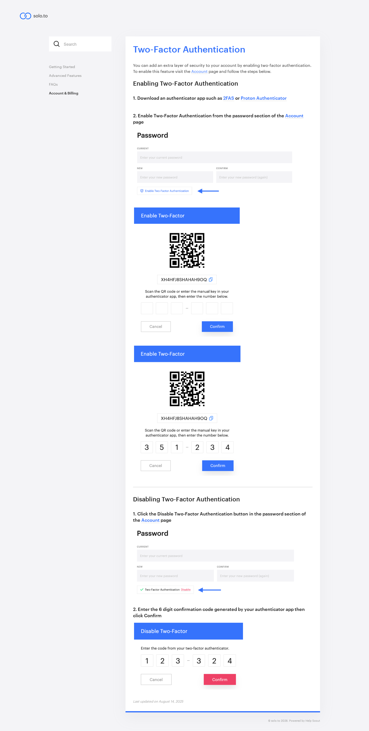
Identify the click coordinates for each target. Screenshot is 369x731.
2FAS (228, 98)
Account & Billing (63, 93)
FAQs (53, 84)
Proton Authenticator (264, 98)
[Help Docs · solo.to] (36, 14)
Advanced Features (65, 75)
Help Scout (312, 720)
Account (199, 71)
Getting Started (62, 67)
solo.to (275, 720)
